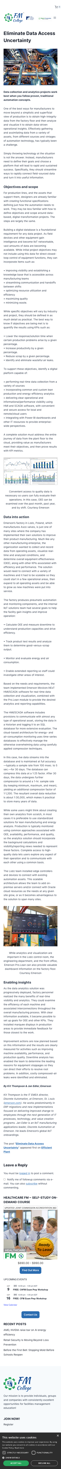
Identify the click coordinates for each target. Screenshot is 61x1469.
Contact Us (30, 1314)
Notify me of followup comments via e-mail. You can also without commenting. (28, 1183)
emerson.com (12, 1102)
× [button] (58, 1436)
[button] (30, 1457)
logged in (24, 1173)
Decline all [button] (44, 1463)
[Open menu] (54, 17)
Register (8, 1424)
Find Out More (30, 1270)
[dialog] (30, 1451)
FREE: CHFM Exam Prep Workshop (30, 1289)
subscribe (31, 1183)
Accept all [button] (16, 1463)
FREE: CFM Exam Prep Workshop (30, 1298)
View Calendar (10, 1304)
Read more (19, 1448)
